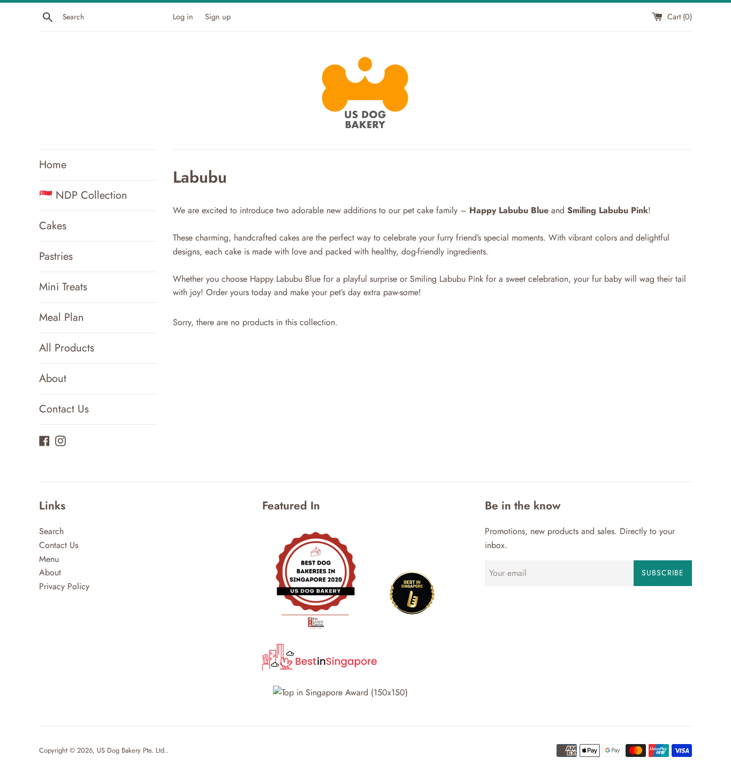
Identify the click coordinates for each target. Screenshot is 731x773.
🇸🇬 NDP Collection (83, 195)
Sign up (218, 16)
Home (52, 164)
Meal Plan (61, 317)
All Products (66, 348)
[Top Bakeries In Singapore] (340, 692)
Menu (49, 559)
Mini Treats (63, 287)
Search (51, 531)
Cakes (52, 226)
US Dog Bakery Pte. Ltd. (131, 750)
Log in (183, 16)
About (52, 378)
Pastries (56, 256)
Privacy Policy (64, 586)
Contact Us (64, 409)
